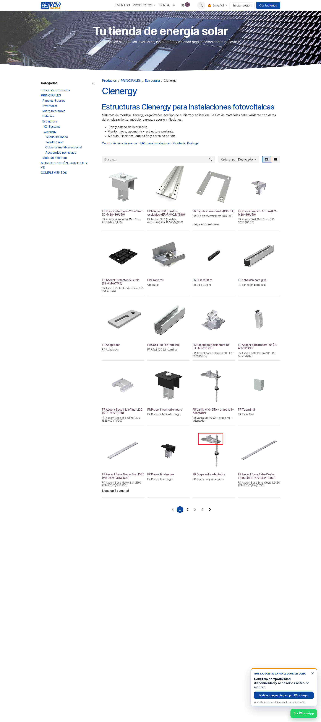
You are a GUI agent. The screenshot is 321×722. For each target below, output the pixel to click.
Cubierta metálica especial (63, 147)
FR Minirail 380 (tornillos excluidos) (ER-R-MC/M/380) (166, 212)
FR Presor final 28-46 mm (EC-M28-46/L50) (257, 212)
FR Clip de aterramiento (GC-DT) (213, 211)
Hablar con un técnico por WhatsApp (283, 695)
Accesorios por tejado (60, 152)
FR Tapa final (246, 409)
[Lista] (275, 159)
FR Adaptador (111, 345)
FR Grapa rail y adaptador (209, 474)
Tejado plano (54, 142)
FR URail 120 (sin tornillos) (163, 345)
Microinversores (53, 111)
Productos (109, 80)
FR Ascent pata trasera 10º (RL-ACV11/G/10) (258, 346)
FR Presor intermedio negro (164, 409)
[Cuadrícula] (266, 159)
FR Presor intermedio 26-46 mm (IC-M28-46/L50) (122, 212)
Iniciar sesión (242, 5)
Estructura (49, 121)
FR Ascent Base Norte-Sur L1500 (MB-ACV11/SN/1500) (123, 476)
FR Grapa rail (155, 280)
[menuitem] (122, 5)
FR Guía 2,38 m (202, 280)
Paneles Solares (53, 100)
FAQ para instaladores (155, 143)
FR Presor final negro (160, 474)
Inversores (50, 106)
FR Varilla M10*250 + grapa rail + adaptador (213, 411)
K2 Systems (52, 126)
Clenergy (50, 132)
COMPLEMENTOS (54, 172)
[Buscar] (210, 159)
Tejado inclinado (56, 137)
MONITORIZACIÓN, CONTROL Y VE (64, 165)
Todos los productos (55, 90)
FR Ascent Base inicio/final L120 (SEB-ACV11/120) (122, 411)
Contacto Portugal (186, 143)
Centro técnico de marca (119, 143)
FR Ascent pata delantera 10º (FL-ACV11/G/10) (211, 346)
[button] (201, 5)
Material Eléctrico (54, 158)
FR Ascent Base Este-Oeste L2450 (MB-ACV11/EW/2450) (256, 476)
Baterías (48, 116)
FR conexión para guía (252, 280)
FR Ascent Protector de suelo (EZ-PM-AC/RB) (120, 281)
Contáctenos (268, 5)
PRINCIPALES (51, 95)
